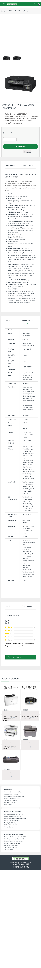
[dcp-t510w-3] (20, 83)
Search (30, 4)
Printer (11, 11)
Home (3, 11)
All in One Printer (23, 11)
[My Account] (34, 4)
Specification (28, 165)
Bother (36, 11)
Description (9, 165)
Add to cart (21, 146)
